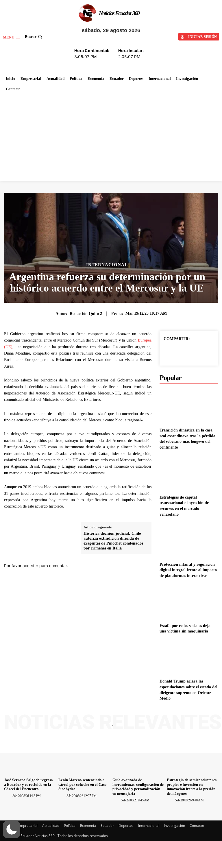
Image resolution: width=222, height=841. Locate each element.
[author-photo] (8, 795)
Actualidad (50, 825)
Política (69, 825)
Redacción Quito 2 (86, 313)
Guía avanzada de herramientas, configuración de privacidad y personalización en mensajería (138, 787)
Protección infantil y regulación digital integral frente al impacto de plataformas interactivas (188, 570)
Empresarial (28, 825)
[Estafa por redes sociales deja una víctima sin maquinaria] (189, 601)
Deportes (126, 825)
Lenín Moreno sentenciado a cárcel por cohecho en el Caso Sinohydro (82, 784)
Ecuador (107, 825)
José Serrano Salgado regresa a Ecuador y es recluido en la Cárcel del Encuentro (28, 784)
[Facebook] (175, 352)
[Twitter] (188, 352)
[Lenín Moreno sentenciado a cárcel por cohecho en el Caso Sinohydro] (84, 756)
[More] (202, 352)
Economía (88, 825)
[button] (34, 36)
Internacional (107, 265)
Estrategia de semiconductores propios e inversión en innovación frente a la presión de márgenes (192, 787)
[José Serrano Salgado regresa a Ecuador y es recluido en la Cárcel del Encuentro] (30, 756)
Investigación (174, 825)
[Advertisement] (111, 137)
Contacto (197, 825)
